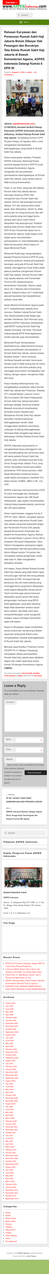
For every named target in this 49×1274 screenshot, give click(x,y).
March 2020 (10, 1181)
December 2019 (11, 1190)
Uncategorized (11, 1241)
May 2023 (9, 1089)
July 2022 (9, 1106)
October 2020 (10, 1161)
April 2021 (9, 1144)
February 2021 (11, 1149)
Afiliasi (8, 1212)
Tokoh (7, 1238)
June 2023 (9, 1086)
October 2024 (10, 1055)
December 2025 (11, 1023)
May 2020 (9, 1175)
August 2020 (10, 1167)
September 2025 (11, 1032)
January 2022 (10, 1124)
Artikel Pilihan (10, 1218)
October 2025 (10, 1029)
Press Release (10, 675)
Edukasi (8, 1224)
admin (29, 72)
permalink (38, 675)
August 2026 (10, 1003)
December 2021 (11, 1126)
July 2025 (9, 1037)
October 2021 (10, 1132)
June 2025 (9, 1040)
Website (9, 759)
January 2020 (10, 1187)
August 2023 (10, 1080)
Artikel (7, 1215)
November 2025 (11, 1026)
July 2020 (9, 1170)
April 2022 (9, 1115)
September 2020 (11, 1164)
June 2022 (9, 1109)
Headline (36, 673)
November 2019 (11, 1192)
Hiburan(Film (10, 1229)
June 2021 (9, 1138)
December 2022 (11, 1098)
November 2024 (11, 1052)
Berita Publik (27, 673)
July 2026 (9, 1006)
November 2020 (11, 1158)
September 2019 (11, 1198)
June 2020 (9, 1172)
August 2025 (10, 1034)
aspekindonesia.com (23, 123)
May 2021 (9, 1141)
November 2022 (11, 1101)
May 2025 (9, 1043)
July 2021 (9, 1135)
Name (8, 739)
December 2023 (11, 1072)
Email (8, 749)
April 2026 (9, 1014)
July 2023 (9, 1083)
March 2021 (10, 1146)
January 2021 (10, 1152)
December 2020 (11, 1155)
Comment (10, 702)
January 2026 (10, 1020)
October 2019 (10, 1195)
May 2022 (9, 1112)
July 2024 (9, 1063)
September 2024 (11, 1057)
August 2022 (10, 1103)
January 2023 (10, 1095)
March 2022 (10, 1118)
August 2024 (10, 1060)
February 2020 (11, 1184)
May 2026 (9, 1011)
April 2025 (9, 1046)
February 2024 (11, 1066)
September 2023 (11, 1078)
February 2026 (11, 1017)
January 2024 (10, 1069)
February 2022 (11, 1121)
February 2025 (11, 1049)
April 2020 (9, 1178)
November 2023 (11, 1075)
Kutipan (8, 1232)
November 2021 (11, 1129)
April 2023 (9, 1092)
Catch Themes (31, 1256)
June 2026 (9, 1009)
